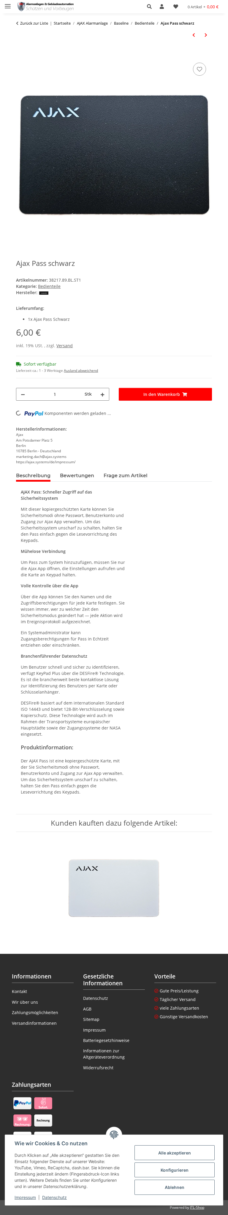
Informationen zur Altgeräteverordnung (104, 1054)
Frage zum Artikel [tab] (126, 475)
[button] (151, 6)
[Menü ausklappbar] (8, 3)
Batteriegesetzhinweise (106, 1040)
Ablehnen (174, 1187)
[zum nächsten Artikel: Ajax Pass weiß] (206, 34)
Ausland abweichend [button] (81, 370)
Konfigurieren (175, 1170)
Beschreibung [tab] (33, 475)
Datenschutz (54, 1197)
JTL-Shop (197, 1207)
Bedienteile (49, 286)
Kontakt (19, 991)
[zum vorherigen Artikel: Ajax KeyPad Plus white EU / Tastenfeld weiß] (194, 34)
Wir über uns (25, 1002)
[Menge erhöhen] (102, 394)
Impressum (25, 1197)
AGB (87, 1009)
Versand (64, 345)
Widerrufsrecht (98, 1067)
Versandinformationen (34, 1023)
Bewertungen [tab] (77, 475)
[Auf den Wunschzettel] (199, 69)
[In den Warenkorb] (21, 54)
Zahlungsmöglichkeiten (35, 1012)
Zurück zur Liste (34, 23)
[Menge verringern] (22, 394)
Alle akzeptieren (174, 1152)
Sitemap (91, 1019)
